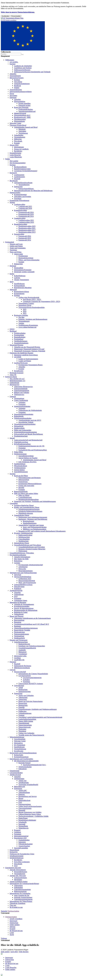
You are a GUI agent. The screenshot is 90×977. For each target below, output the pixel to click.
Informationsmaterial (21, 836)
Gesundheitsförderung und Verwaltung (27, 545)
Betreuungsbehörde (21, 491)
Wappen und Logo (16, 244)
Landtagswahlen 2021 (26, 220)
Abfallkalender (23, 783)
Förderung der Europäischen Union (22, 854)
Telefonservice (19, 394)
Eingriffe (21, 707)
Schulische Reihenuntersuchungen (30, 511)
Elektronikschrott (24, 800)
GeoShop (17, 658)
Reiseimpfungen (28, 521)
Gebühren (17, 832)
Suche (12, 935)
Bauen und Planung (16, 616)
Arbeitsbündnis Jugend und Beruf (25, 127)
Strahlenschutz (23, 541)
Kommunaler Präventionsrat (19, 200)
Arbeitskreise (23, 567)
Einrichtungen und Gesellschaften (21, 759)
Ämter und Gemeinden (18, 248)
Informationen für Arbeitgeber (20, 893)
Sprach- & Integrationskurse (23, 608)
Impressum (13, 921)
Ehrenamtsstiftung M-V (22, 115)
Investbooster (18, 371)
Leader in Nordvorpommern (28, 359)
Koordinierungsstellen (21, 606)
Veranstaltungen (15, 76)
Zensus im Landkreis (21, 149)
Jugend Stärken (19, 470)
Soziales (12, 474)
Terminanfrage (19, 398)
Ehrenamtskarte (19, 121)
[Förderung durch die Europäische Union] (23, 50)
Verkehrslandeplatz (25, 767)
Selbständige (18, 887)
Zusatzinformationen (21, 343)
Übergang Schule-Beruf (18, 125)
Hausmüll (21, 810)
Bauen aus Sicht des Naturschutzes (30, 701)
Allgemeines (18, 885)
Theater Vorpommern (21, 280)
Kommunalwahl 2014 (26, 216)
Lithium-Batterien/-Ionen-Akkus (29, 814)
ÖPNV (12, 329)
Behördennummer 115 (17, 381)
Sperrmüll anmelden (21, 848)
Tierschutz (17, 575)
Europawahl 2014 (24, 240)
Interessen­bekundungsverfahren (21, 92)
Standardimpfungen (29, 523)
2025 (24, 309)
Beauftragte (14, 181)
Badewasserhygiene (25, 535)
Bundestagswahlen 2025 (26, 226)
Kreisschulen (18, 755)
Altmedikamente (24, 792)
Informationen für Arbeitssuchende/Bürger (24, 883)
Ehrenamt (13, 97)
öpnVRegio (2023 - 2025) (32, 299)
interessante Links (20, 656)
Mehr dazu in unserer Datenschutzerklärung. (18, 12)
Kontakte (21, 489)
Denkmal (13, 266)
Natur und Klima (15, 252)
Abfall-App (22, 781)
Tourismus (13, 250)
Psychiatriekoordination (18, 555)
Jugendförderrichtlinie (26, 456)
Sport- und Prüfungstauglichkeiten (35, 527)
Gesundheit (14, 503)
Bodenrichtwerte (24, 644)
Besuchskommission (25, 571)
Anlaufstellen (18, 135)
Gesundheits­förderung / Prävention (22, 553)
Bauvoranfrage (19, 620)
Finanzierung (23, 482)
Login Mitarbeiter (16, 157)
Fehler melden (15, 925)
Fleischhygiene (19, 586)
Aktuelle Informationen (22, 557)
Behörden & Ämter (20, 612)
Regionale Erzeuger (16, 373)
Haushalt (17, 179)
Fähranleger (22, 769)
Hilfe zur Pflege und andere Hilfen (26, 493)
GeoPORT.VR (19, 660)
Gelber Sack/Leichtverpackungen (30, 806)
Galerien (17, 278)
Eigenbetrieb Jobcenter (13, 868)
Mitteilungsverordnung (22, 668)
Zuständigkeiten (24, 840)
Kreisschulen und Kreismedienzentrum (23, 753)
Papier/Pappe (23, 818)
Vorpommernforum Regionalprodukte (31, 307)
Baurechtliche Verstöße (22, 630)
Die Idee (21, 317)
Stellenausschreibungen (22, 70)
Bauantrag (17, 622)
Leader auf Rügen (24, 361)
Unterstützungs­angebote (22, 889)
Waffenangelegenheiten (22, 406)
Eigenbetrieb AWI (20, 838)
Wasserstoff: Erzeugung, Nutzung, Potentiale (29, 351)
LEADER (17, 357)
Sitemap (12, 927)
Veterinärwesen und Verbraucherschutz (23, 573)
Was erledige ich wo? (17, 379)
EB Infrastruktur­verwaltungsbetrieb (26, 761)
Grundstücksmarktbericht (27, 648)
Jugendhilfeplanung (21, 472)
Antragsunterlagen (20, 878)
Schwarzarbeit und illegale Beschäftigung (28, 434)
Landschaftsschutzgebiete (27, 719)
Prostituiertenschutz (21, 436)
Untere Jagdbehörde (21, 400)
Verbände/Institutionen (22, 84)
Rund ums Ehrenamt (21, 107)
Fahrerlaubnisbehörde (21, 390)
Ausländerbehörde (16, 590)
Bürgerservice (14, 385)
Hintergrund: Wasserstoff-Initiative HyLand (29, 349)
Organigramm (14, 771)
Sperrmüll (21, 824)
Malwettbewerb (19, 786)
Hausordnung (14, 850)
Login (12, 933)
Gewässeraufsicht (24, 676)
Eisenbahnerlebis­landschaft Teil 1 (34, 765)
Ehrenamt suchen (24, 105)
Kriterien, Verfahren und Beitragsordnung (32, 319)
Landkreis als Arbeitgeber (23, 66)
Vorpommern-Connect (26, 303)
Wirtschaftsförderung (17, 737)
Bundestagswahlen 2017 (26, 230)
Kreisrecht (13, 173)
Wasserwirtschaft (20, 672)
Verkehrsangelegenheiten (22, 418)
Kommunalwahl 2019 (26, 214)
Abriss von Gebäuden (26, 695)
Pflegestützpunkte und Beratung (29, 478)
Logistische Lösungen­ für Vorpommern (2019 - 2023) (41, 301)
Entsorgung (18, 788)
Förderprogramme (20, 454)
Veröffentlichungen (20, 341)
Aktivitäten (22, 131)
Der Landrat (14, 161)
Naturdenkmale (23, 723)
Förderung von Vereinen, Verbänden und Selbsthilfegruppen (35, 501)
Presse (12, 93)
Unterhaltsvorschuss (21, 442)
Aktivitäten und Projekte (22, 196)
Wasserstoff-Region (16, 345)
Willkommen (9, 60)
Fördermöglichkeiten (25, 109)
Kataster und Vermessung (18, 640)
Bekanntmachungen (16, 78)
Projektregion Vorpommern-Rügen (30, 365)
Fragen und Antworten (26, 486)
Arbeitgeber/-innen (20, 600)
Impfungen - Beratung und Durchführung (32, 519)
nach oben (14, 952)
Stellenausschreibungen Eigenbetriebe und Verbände (32, 72)
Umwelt (12, 670)
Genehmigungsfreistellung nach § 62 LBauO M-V (31, 624)
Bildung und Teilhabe (21, 392)
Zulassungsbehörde (20, 389)
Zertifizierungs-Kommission (28, 325)
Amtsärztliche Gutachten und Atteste (31, 525)
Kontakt (17, 143)
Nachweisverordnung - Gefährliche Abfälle (33, 816)
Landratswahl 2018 (25, 208)
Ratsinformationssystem (22, 169)
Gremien (17, 563)
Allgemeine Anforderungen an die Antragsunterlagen (32, 618)
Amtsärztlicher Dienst (21, 515)
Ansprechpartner (24, 846)
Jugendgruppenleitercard (26, 111)
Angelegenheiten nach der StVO (29, 420)
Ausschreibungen (16, 90)
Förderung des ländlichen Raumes (21, 353)
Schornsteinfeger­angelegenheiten (25, 432)
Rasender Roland (24, 763)
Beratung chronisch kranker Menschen (31, 549)
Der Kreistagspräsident (17, 163)
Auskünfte (22, 650)
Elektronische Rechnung (22, 666)
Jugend (12, 438)
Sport (11, 282)
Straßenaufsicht (19, 638)
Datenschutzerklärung (26, 189)
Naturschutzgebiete (25, 725)
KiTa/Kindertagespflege (22, 444)
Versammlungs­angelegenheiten (24, 424)
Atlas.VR (13, 375)
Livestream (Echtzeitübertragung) (25, 171)
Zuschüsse (17, 198)
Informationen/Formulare (22, 270)
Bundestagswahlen (20, 224)
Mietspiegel (22, 652)
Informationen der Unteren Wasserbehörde (33, 674)
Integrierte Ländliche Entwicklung (26, 355)
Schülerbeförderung (16, 858)
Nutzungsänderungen (21, 634)
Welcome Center (15, 123)
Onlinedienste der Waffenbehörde (30, 410)
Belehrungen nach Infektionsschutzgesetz (32, 517)
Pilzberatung (22, 551)
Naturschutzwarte (24, 727)
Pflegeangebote (23, 480)
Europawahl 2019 (24, 238)
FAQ (16, 596)
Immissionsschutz (24, 691)
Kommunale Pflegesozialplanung (29, 484)
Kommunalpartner (20, 194)
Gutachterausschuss (21, 642)
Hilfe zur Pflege (23, 495)
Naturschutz (18, 693)
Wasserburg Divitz (24, 305)
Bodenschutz (22, 689)
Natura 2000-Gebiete (25, 721)
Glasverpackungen (24, 808)
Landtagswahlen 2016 (26, 222)
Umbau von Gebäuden (26, 733)
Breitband (17, 86)
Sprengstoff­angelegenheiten (23, 414)
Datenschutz (18, 187)
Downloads (18, 141)
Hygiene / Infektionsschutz (23, 533)
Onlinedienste (14, 383)
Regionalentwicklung (25, 258)
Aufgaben (21, 402)
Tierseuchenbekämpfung (22, 577)
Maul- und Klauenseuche (27, 583)
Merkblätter (18, 880)
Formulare (22, 404)
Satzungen (22, 842)
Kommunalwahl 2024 (26, 212)
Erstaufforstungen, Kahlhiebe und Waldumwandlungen (37, 709)
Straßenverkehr (19, 428)
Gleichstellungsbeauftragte (23, 183)
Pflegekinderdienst (20, 466)
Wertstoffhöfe (23, 826)
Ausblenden (5, 16)
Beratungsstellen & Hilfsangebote (25, 610)
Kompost (17, 830)
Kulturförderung (19, 276)
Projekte (17, 295)
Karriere (12, 64)
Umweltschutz (19, 685)
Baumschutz (22, 703)
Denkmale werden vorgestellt (24, 272)
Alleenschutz (22, 697)
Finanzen (13, 662)
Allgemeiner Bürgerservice (23, 387)
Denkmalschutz (19, 632)
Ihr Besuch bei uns (16, 931)
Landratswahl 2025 (25, 206)
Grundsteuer (22, 654)
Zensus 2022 (14, 145)
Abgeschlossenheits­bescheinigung (26, 628)
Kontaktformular (15, 153)
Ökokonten (22, 729)
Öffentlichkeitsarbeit (25, 844)
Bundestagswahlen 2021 (26, 228)
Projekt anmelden (24, 103)
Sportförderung (19, 284)
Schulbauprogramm (16, 856)
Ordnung (13, 396)
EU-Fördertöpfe (19, 745)
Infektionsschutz (24, 537)
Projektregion (23, 256)
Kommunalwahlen (20, 210)
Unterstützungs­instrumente (23, 899)
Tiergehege (22, 731)
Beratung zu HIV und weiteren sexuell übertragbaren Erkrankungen (42, 531)
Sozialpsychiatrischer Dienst (24, 505)
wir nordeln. (14, 62)
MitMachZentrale (20, 113)
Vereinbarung (23, 133)
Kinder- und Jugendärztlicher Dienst (26, 507)
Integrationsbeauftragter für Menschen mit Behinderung (33, 191)
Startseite (4, 911)
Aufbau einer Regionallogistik (28, 297)
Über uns (13, 905)
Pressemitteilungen (20, 872)
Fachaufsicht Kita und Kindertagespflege (32, 450)
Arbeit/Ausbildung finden (18, 882)
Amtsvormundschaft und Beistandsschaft (28, 440)
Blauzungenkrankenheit (26, 581)
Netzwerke (22, 569)
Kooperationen (19, 293)
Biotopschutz (23, 705)
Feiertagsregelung (24, 804)
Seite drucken (23, 952)
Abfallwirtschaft (15, 775)
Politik (7, 159)
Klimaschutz (18, 264)
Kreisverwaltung (11, 377)
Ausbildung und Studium (23, 68)
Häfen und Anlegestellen (22, 430)
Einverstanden (16, 16)
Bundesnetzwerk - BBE (22, 117)
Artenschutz (22, 699)
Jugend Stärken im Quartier (27, 458)
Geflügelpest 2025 (24, 579)
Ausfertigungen (19, 177)
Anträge (21, 323)
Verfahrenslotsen (20, 468)
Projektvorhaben (19, 333)
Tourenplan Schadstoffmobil (28, 784)
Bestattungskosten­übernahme (28, 499)
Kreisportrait (9, 242)
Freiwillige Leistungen (22, 862)
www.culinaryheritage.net (27, 327)
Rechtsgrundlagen (20, 167)
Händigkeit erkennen (25, 513)
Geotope (21, 715)
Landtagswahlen (19, 218)
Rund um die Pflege (21, 476)
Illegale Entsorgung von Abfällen (29, 812)
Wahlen (16, 88)
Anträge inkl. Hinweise (18, 876)
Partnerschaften (15, 192)
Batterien (21, 794)
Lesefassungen (19, 175)
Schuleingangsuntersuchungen (29, 509)
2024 (24, 311)
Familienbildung (19, 464)
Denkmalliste (18, 268)
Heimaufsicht (18, 426)
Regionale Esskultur (21, 315)
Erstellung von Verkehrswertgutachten (31, 646)
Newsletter (13, 95)
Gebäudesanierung (24, 713)
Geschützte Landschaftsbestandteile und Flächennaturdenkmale (40, 717)
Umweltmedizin (24, 539)
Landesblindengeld (25, 497)
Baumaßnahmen (19, 337)
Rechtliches (18, 151)
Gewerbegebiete (19, 739)
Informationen (19, 147)
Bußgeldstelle (18, 416)
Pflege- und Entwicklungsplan (28, 260)
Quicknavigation (13, 911)
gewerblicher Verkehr (25, 422)
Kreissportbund (19, 286)
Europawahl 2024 (24, 236)
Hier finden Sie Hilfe (21, 559)
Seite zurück (5, 952)
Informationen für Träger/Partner (21, 901)
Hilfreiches (18, 139)
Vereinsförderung (20, 749)
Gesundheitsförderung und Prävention (31, 547)
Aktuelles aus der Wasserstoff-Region (27, 347)
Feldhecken (22, 711)
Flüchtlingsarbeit (20, 119)
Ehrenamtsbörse (19, 101)
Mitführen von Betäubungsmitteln (34, 529)
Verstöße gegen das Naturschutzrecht (31, 735)
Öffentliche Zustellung (17, 903)
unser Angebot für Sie (21, 895)
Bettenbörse (18, 561)
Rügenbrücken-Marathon (23, 288)
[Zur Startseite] (12, 18)
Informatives (18, 743)
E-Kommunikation (16, 773)
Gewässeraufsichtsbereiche (32, 678)
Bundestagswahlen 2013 (26, 232)
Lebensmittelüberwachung (23, 585)
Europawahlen (19, 234)
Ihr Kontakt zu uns (16, 907)
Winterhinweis (23, 828)
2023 (24, 313)
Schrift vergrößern (16, 919)
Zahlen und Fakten (16, 246)
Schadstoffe (22, 822)
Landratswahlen (19, 204)
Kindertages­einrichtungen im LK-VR (31, 446)
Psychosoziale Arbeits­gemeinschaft (30, 565)
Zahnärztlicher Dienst (21, 543)
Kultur (12, 274)
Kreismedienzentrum (21, 757)
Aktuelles (13, 74)
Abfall (20, 687)
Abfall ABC (22, 790)
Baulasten (17, 626)
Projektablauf (18, 339)
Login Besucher (15, 155)
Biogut (20, 798)
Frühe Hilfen (18, 452)
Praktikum (17, 588)
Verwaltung (18, 82)
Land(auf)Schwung (21, 363)
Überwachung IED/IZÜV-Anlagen (30, 684)
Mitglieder (22, 129)
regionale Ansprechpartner (23, 897)
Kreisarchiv (14, 852)
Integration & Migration (18, 602)
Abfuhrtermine (19, 779)
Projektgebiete (19, 335)
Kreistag (17, 80)
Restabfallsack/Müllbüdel (27, 820)
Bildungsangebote (20, 891)
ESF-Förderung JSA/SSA (27, 462)
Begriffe (21, 487)
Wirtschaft (13, 290)
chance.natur (18, 254)
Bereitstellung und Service (27, 796)
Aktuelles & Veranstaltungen (24, 604)
